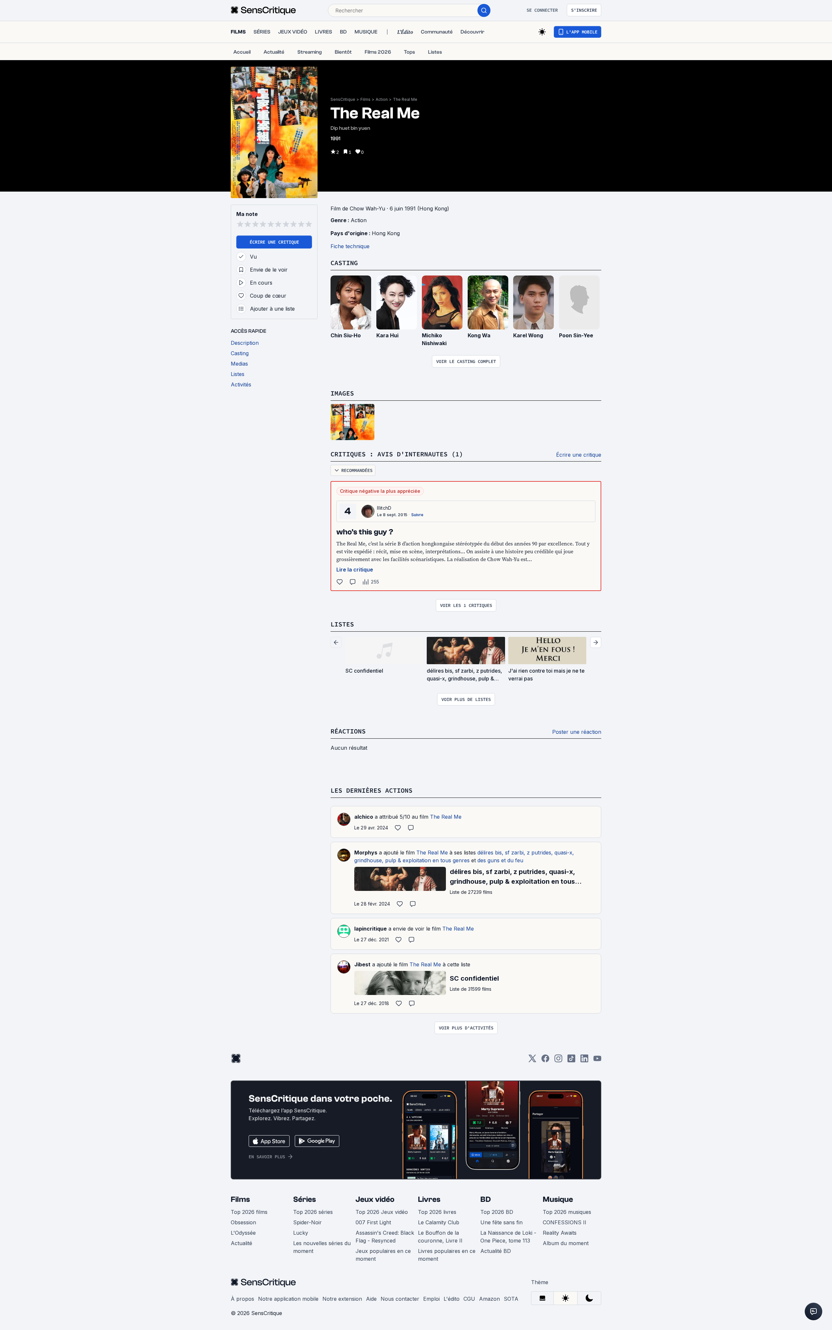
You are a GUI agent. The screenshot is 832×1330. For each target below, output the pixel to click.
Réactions (348, 731)
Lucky (300, 1232)
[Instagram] (558, 1060)
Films (365, 99)
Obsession (243, 1222)
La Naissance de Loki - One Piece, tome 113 (508, 1236)
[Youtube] (597, 1060)
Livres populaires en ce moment (446, 1255)
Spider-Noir (307, 1222)
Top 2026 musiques (567, 1212)
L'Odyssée (243, 1232)
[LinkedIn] (584, 1060)
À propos (242, 1299)
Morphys (365, 852)
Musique (558, 1199)
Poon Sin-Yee (576, 335)
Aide (371, 1299)
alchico (363, 816)
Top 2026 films (249, 1212)
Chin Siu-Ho (346, 335)
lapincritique (370, 928)
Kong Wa (479, 335)
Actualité (241, 1243)
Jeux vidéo (375, 1199)
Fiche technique (350, 246)
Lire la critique (354, 569)
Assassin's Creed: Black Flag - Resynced (385, 1236)
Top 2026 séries (313, 1212)
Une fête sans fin (501, 1222)
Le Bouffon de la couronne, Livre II (440, 1236)
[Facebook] (545, 1060)
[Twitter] (532, 1060)
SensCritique (343, 99)
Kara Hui (387, 335)
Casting (344, 263)
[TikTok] (571, 1060)
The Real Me (405, 99)
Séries (304, 1199)
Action (382, 99)
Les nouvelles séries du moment (322, 1247)
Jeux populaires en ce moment (383, 1255)
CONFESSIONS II (564, 1222)
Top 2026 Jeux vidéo (382, 1212)
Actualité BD (495, 1251)
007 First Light (373, 1222)
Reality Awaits (560, 1232)
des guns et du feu (500, 860)
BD (485, 1199)
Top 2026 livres (437, 1212)
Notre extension (342, 1299)
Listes (342, 624)
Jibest (362, 964)
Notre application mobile (288, 1299)
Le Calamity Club (438, 1222)
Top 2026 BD (496, 1212)
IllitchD (384, 508)
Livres (429, 1199)
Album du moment (566, 1243)
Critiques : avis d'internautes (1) (397, 454)
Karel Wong (528, 335)
